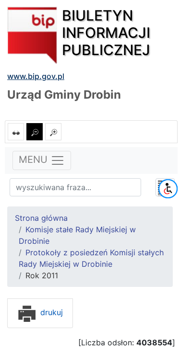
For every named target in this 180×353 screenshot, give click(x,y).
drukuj (50, 312)
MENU (34, 160)
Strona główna (41, 218)
